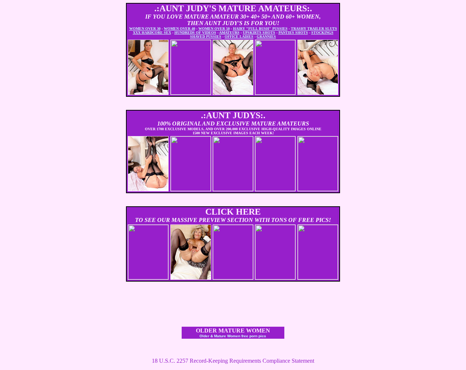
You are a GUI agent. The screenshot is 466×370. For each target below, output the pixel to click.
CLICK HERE (233, 211)
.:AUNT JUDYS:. (233, 115)
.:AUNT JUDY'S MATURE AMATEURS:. (233, 8)
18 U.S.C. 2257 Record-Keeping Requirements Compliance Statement (233, 361)
